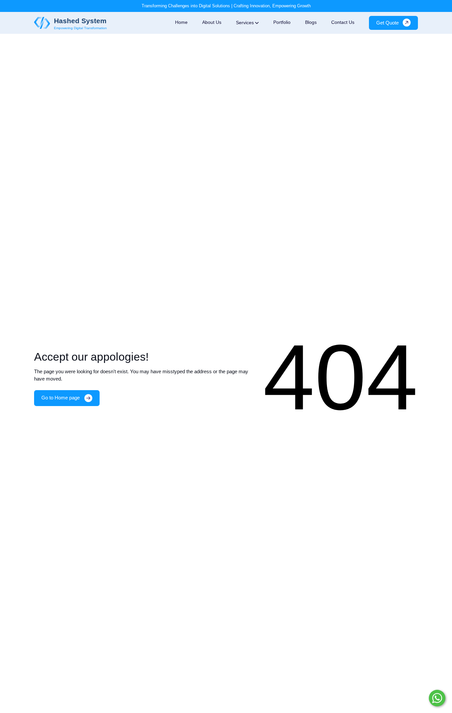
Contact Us (342, 22)
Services (245, 22)
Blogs (311, 22)
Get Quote (387, 22)
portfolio (282, 22)
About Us (211, 22)
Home (181, 22)
